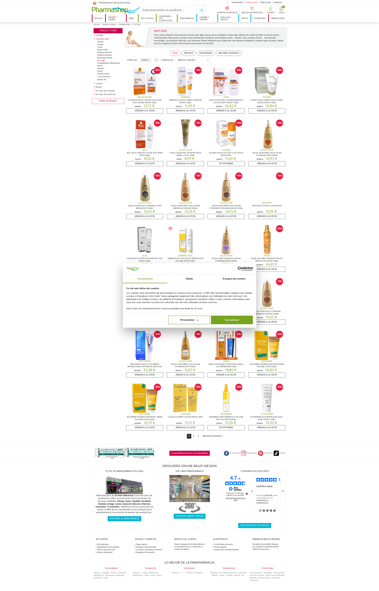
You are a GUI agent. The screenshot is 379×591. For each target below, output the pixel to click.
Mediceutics (99, 575)
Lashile (229, 575)
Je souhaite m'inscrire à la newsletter (189, 453)
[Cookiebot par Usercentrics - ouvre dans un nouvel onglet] (240, 269)
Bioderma (153, 572)
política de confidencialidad (226, 549)
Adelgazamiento (225, 18)
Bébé (131, 18)
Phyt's (159, 575)
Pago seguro (141, 544)
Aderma (136, 572)
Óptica (244, 18)
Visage (100, 44)
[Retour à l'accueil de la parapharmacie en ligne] (116, 10)
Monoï (100, 65)
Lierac (222, 575)
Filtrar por (132, 60)
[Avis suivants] (283, 491)
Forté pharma (256, 572)
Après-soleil (102, 49)
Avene (113, 572)
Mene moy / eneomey (115, 575)
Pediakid (198, 572)
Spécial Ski (101, 79)
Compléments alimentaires (108, 63)
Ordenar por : (168, 60)
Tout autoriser (232, 320)
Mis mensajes (103, 544)
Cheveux (100, 68)
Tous (175, 53)
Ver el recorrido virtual (190, 516)
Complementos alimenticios (165, 18)
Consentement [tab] (145, 278)
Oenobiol (242, 572)
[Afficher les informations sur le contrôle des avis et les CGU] (247, 493)
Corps (99, 47)
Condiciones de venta (223, 544)
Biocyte (214, 572)
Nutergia (276, 577)
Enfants (100, 41)
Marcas (278, 2)
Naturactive (279, 572)
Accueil (96, 24)
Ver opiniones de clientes (254, 525)
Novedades (237, 2)
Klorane (189, 572)
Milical (215, 575)
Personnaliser (187, 320)
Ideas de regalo (108, 101)
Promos (188, 53)
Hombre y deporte (204, 18)
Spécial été (251, 2)
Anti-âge (101, 60)
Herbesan (268, 572)
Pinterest (268, 453)
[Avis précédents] (252, 491)
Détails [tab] (189, 278)
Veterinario (260, 18)
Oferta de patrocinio (106, 549)
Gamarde (98, 577)
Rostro (99, 87)
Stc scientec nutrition (228, 572)
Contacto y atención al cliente (149, 549)
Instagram (252, 453)
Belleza (99, 18)
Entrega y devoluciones (146, 547)
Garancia (122, 572)
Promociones (278, 18)
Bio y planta (147, 18)
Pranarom (254, 580)
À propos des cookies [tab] (234, 278)
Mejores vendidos (229, 53)
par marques (104, 76)
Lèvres (100, 71)
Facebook (235, 453)
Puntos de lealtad (104, 552)
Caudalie (105, 572)
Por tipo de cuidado (105, 90)
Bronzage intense (104, 57)
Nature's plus (264, 577)
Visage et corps (108, 30)
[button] (270, 10)
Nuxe (147, 575)
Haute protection (104, 52)
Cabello (99, 35)
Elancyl (237, 575)
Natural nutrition (257, 575)
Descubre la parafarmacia (124, 518)
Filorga (97, 572)
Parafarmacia (187, 18)
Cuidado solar (124, 24)
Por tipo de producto (106, 94)
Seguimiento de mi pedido (108, 547)
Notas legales (220, 547)
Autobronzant (103, 73)
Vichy (105, 577)
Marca (145, 60)
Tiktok (282, 453)
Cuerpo (99, 83)
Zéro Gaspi (265, 2)
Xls (242, 575)
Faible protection (104, 55)
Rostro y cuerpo (112, 18)
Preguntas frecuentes (145, 552)
